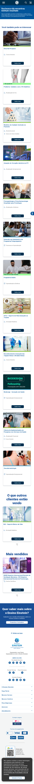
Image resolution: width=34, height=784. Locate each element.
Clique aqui (19, 749)
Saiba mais (17, 63)
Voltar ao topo (18, 633)
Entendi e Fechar (17, 778)
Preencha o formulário (17, 622)
